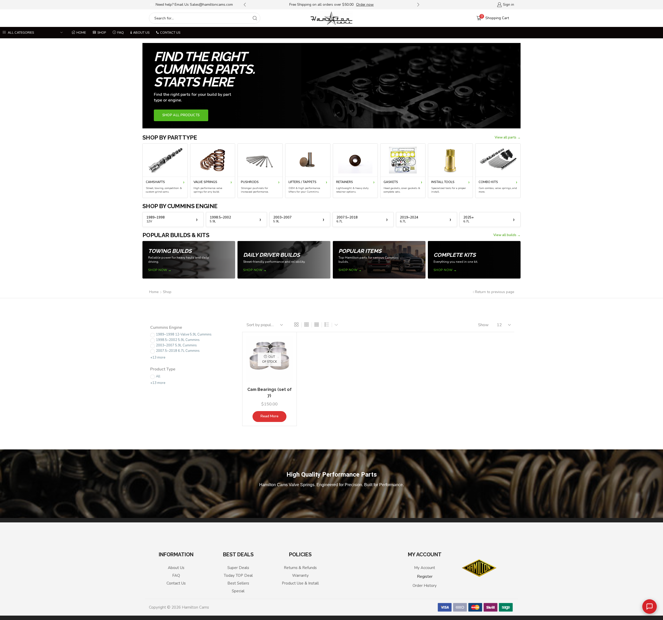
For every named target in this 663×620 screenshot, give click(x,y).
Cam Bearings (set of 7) (269, 392)
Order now (365, 4)
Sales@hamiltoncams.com (211, 4)
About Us (141, 32)
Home (81, 32)
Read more (269, 416)
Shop (101, 32)
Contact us (170, 32)
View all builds (504, 235)
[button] (245, 5)
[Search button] (255, 18)
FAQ (120, 32)
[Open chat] (649, 606)
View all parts (505, 137)
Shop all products (181, 115)
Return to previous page (494, 291)
